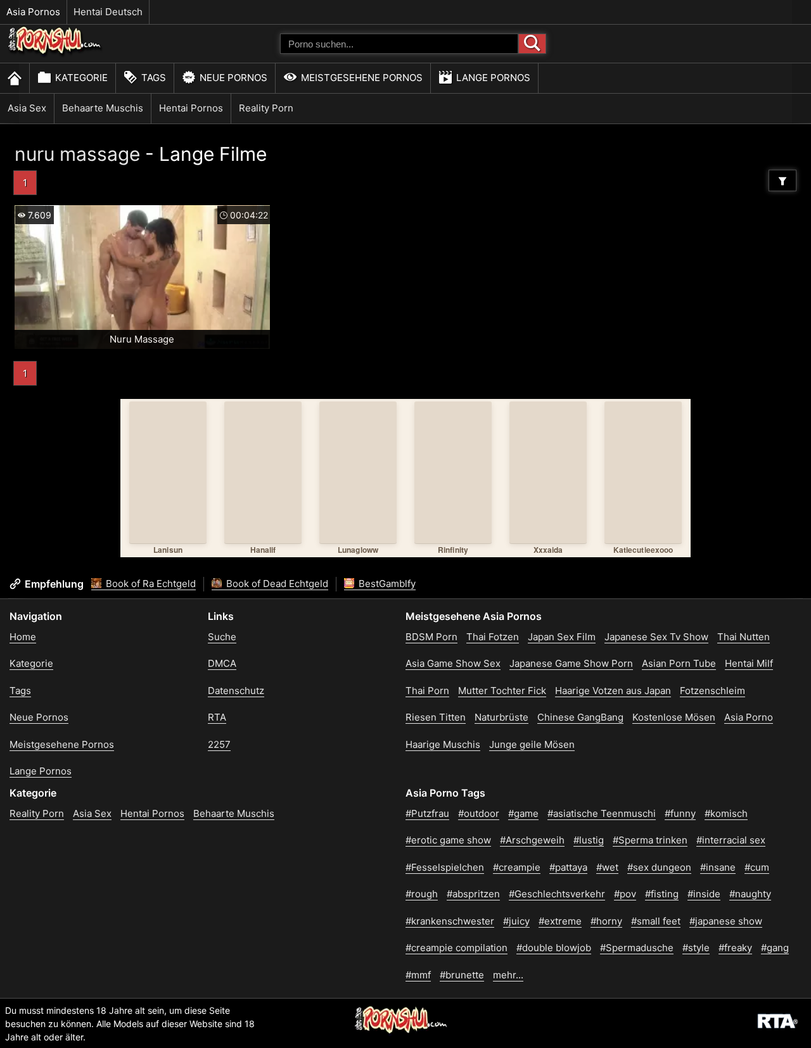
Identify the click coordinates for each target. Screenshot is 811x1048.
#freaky (735, 948)
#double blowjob (553, 948)
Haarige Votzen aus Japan (613, 691)
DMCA (222, 663)
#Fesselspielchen (445, 867)
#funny (680, 813)
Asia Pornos (33, 12)
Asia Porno (748, 717)
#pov (625, 894)
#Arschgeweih (532, 840)
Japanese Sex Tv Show (656, 637)
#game (523, 813)
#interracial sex (730, 840)
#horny (606, 921)
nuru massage (77, 153)
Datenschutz (236, 691)
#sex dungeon (659, 867)
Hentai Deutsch (108, 12)
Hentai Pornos (191, 108)
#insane (718, 867)
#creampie (516, 867)
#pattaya (568, 867)
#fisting (662, 894)
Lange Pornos (493, 78)
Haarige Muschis (443, 744)
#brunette (462, 975)
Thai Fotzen (492, 637)
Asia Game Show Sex (453, 663)
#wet (607, 867)
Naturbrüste (501, 717)
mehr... (508, 975)
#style (696, 948)
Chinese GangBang (580, 717)
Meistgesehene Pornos (362, 78)
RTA (217, 717)
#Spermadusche (637, 948)
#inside (703, 894)
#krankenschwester (450, 921)
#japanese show (725, 921)
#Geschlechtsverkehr (557, 894)
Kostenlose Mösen (673, 717)
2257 (219, 744)
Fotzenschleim (712, 691)
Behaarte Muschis (102, 108)
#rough (422, 894)
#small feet (655, 921)
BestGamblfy (386, 584)
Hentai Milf (749, 663)
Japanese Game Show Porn (571, 663)
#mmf (418, 975)
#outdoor (478, 813)
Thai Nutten (743, 637)
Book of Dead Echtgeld (276, 584)
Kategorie (81, 78)
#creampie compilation (457, 948)
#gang (775, 948)
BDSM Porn (431, 637)
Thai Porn (427, 691)
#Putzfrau (427, 813)
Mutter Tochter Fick (502, 691)
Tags (153, 78)
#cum (756, 867)
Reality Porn (266, 108)
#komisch (726, 813)
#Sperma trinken (650, 840)
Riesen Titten (436, 717)
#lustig (588, 840)
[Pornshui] (55, 54)
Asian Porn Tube (679, 663)
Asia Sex (27, 108)
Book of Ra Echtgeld (149, 584)
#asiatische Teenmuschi (601, 813)
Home (23, 637)
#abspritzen (473, 894)
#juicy (516, 921)
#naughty (750, 894)
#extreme (560, 921)
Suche (222, 637)
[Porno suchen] (532, 44)
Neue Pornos (233, 78)
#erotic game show (448, 840)
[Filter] (782, 180)
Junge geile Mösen (532, 744)
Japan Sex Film (562, 637)
